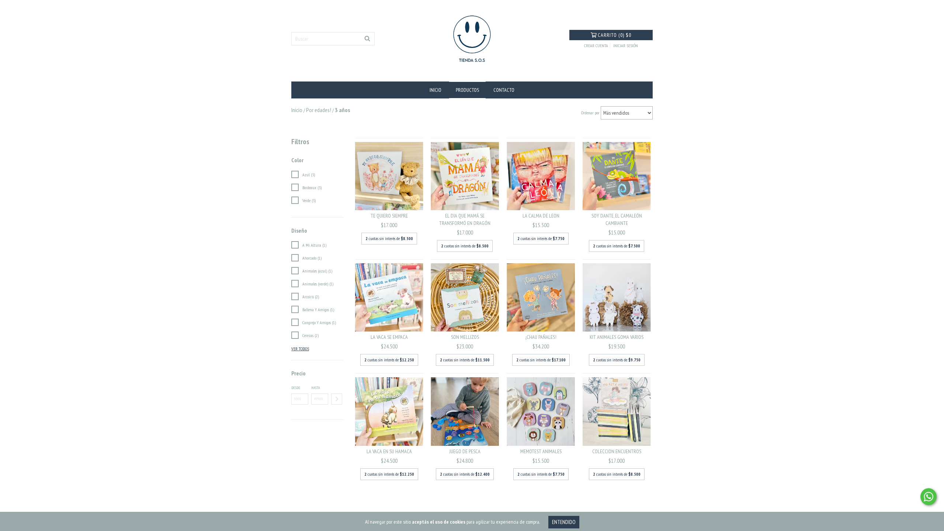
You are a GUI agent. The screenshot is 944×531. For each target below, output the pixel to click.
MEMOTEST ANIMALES (541, 451)
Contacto (503, 90)
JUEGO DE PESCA (465, 451)
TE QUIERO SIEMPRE (389, 215)
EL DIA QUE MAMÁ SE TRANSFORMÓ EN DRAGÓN (464, 219)
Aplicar (336, 399)
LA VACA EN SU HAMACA (389, 451)
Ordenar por (590, 112)
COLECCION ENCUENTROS (616, 451)
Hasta (315, 387)
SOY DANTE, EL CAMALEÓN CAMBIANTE (616, 219)
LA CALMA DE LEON (541, 215)
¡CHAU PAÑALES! (540, 337)
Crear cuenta (596, 45)
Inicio (435, 90)
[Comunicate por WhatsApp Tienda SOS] (928, 496)
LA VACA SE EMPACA (389, 337)
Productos (467, 90)
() (614, 35)
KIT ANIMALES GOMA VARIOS (616, 337)
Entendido (564, 521)
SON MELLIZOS (465, 337)
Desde (295, 387)
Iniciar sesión (625, 45)
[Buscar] (367, 38)
